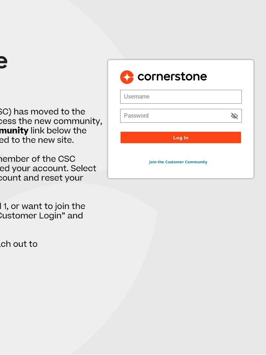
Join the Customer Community (178, 161)
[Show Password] (234, 117)
